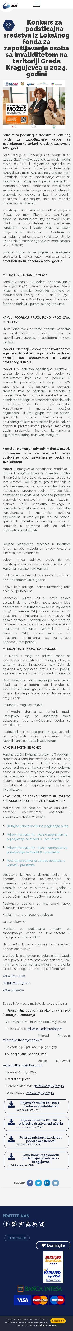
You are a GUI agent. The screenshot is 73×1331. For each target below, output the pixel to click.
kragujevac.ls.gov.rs (16, 983)
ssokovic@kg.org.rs (40, 1093)
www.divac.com (14, 976)
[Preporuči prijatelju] (54, 1183)
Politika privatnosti (46, 1325)
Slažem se (58, 1320)
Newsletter (19, 1237)
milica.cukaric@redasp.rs (44, 1029)
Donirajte (56, 1245)
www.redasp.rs (13, 990)
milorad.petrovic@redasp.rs (22, 1040)
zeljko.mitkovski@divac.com (22, 1065)
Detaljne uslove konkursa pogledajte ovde (37, 826)
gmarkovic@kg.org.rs (49, 1086)
